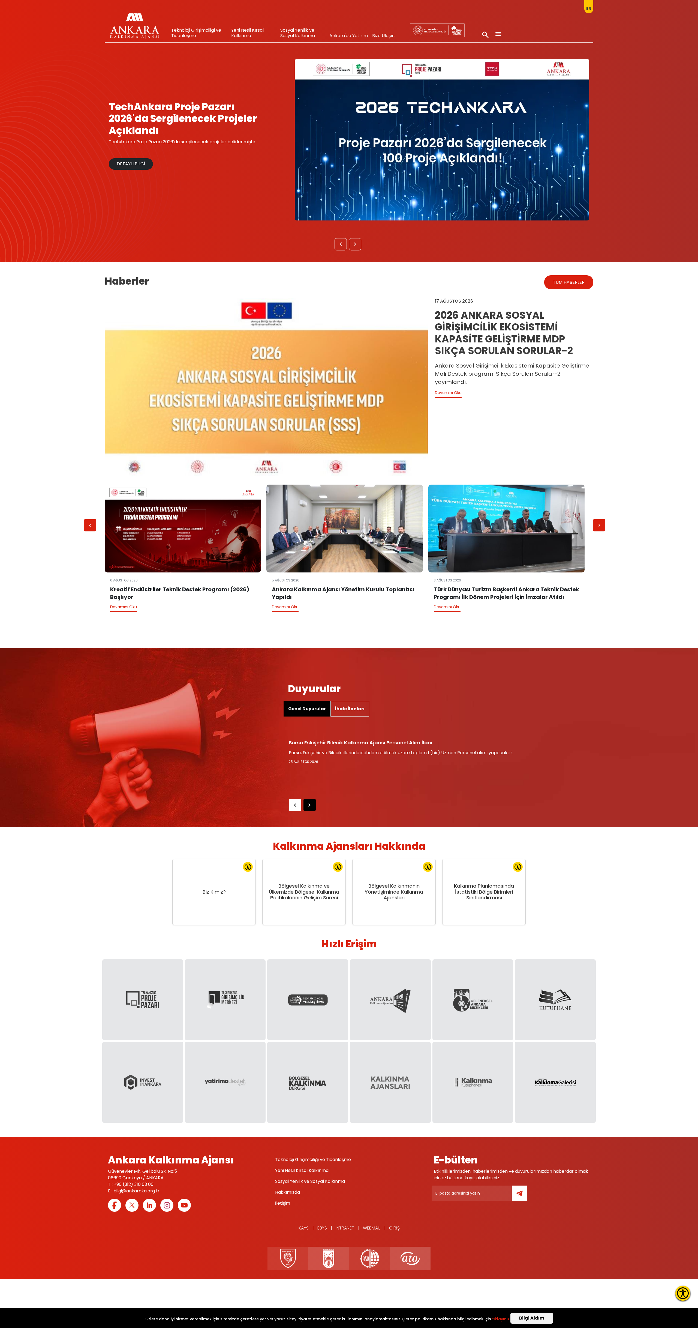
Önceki (341, 245)
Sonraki (355, 245)
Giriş (394, 1228)
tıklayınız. (501, 1319)
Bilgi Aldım (531, 1318)
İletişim (282, 1203)
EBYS (322, 1228)
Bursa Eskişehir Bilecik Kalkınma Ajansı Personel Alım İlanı (360, 742)
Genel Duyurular (307, 709)
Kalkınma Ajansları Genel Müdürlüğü (437, 30)
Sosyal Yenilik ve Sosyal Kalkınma (297, 33)
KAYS (304, 1228)
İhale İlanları (350, 709)
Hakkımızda (287, 1192)
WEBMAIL (371, 1228)
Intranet (345, 1228)
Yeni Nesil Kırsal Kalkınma (247, 33)
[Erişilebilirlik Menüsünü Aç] (682, 1293)
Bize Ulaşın (383, 35)
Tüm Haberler (569, 282)
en (588, 8)
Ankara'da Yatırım (348, 35)
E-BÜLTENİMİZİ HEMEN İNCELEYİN (151, 158)
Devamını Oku (448, 392)
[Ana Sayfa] (135, 27)
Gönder (523, 1196)
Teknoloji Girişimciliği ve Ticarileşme (196, 33)
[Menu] (498, 34)
